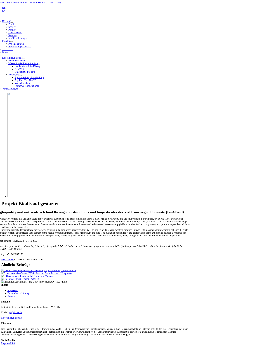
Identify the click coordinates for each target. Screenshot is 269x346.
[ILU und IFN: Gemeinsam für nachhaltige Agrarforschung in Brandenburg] (39, 270)
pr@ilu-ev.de (15, 312)
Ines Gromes (7, 259)
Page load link (8, 343)
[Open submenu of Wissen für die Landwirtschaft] (39, 64)
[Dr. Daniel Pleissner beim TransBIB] (20, 279)
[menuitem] (96, 8)
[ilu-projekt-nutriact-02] (85, 196)
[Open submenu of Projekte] (11, 41)
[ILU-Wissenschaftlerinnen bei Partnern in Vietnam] (27, 276)
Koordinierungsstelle (11, 317)
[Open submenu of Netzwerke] (20, 75)
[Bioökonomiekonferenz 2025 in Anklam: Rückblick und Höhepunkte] (36, 273)
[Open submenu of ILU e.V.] (12, 22)
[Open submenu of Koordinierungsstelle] (24, 58)
